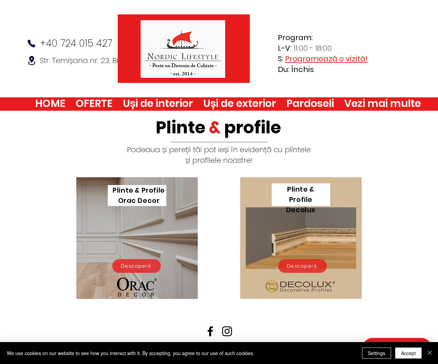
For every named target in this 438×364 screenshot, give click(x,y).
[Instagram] (227, 331)
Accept (408, 353)
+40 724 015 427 (76, 43)
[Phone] (31, 43)
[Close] (430, 353)
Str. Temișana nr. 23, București (92, 60)
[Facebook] (210, 331)
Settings (376, 353)
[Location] (31, 60)
